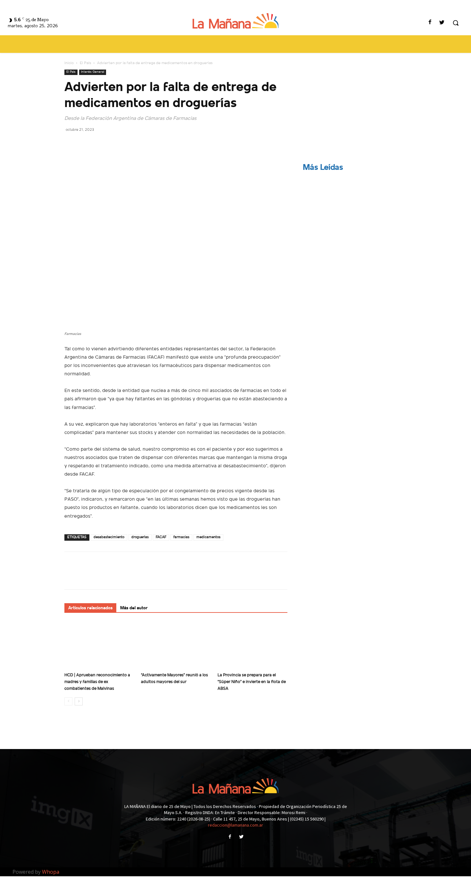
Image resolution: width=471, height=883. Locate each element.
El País (85, 63)
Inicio (69, 63)
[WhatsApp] (115, 143)
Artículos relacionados (90, 608)
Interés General (92, 72)
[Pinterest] (100, 143)
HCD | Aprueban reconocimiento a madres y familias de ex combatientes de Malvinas (97, 682)
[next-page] (79, 701)
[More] (130, 143)
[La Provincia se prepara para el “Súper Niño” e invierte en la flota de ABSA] (252, 645)
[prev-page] (68, 701)
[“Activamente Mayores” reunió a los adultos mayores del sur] (176, 645)
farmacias (181, 537)
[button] (455, 22)
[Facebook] (430, 23)
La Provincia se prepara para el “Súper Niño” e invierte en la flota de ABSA (252, 682)
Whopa (50, 871)
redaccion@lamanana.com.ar (235, 825)
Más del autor (134, 608)
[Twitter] (442, 23)
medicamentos (208, 537)
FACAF (161, 537)
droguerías (140, 537)
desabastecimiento (109, 537)
